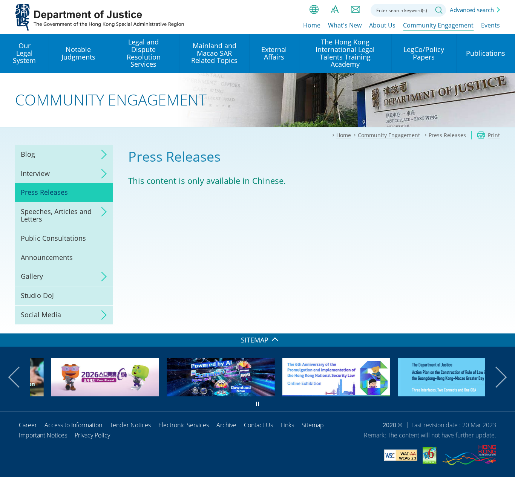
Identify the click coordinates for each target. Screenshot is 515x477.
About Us (382, 25)
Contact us (355, 9)
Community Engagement (438, 25)
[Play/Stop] (257, 404)
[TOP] (505, 323)
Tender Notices (130, 425)
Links (287, 425)
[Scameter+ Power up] (200, 393)
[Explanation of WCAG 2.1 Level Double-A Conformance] (400, 456)
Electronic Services (183, 425)
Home (311, 25)
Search (439, 10)
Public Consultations (53, 238)
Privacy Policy (92, 435)
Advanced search (472, 10)
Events (490, 25)
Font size (334, 9)
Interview (35, 173)
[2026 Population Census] (85, 393)
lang (314, 9)
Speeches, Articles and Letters (56, 215)
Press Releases (44, 192)
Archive (226, 425)
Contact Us (258, 425)
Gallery (32, 276)
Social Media (41, 314)
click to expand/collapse (101, 154)
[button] (18, 377)
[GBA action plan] (431, 393)
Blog (28, 154)
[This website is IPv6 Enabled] (430, 456)
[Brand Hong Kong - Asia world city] (469, 456)
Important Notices (43, 435)
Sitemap (313, 425)
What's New (345, 25)
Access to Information (73, 425)
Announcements (47, 257)
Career (28, 425)
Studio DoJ (37, 295)
